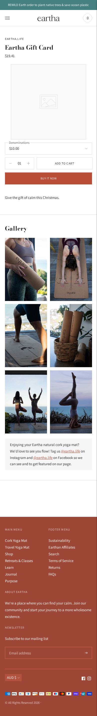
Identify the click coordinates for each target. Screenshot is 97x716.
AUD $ (11, 677)
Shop (9, 554)
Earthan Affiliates (61, 547)
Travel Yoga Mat (17, 547)
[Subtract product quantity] (28, 163)
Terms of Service (60, 560)
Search (53, 554)
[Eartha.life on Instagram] (89, 679)
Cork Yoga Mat (16, 540)
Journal (11, 574)
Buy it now (49, 178)
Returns (54, 567)
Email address (19, 647)
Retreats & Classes (19, 560)
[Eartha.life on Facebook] (83, 679)
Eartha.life (14, 39)
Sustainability (59, 540)
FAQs (52, 574)
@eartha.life (70, 451)
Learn (9, 567)
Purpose (11, 580)
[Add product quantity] (10, 163)
